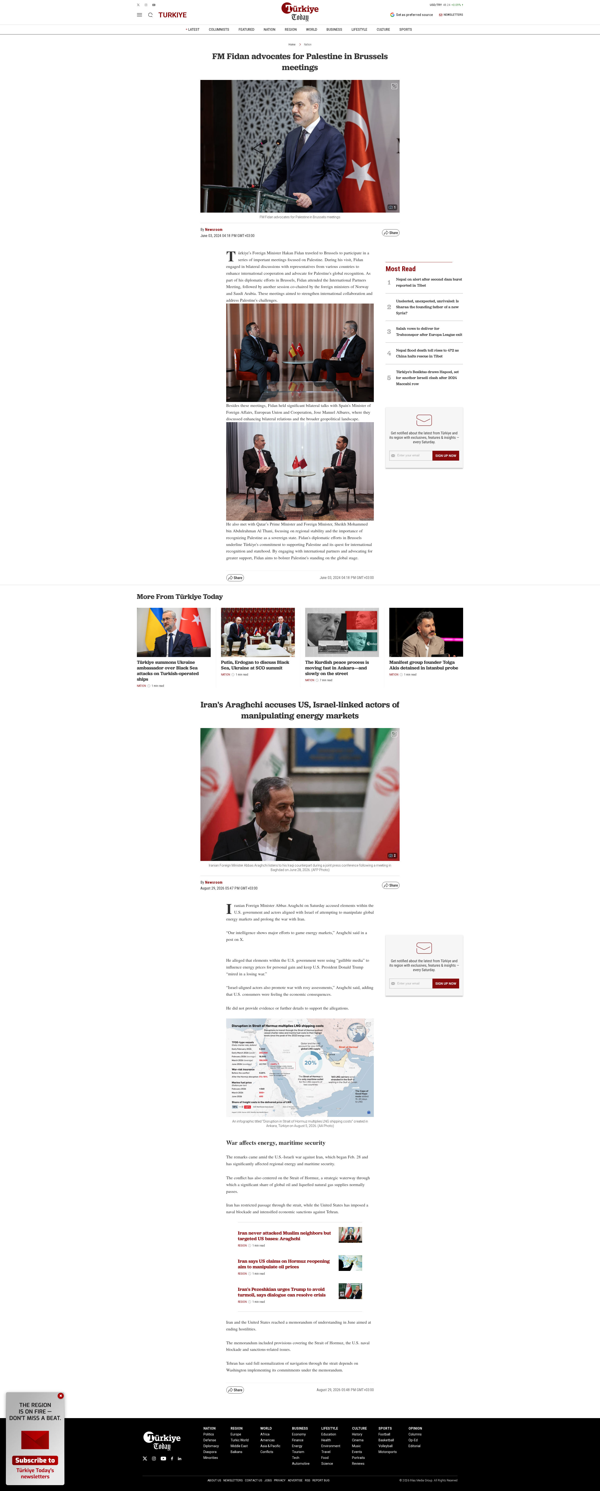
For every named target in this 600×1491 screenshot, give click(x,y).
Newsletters (233, 1480)
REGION (291, 29)
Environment (330, 1446)
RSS (307, 1480)
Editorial (414, 1446)
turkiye (172, 15)
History (357, 1434)
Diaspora (210, 1452)
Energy (297, 1446)
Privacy (279, 1480)
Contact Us (253, 1480)
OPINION (415, 1428)
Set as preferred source (414, 15)
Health (326, 1440)
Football (384, 1434)
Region (242, 1245)
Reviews (358, 1463)
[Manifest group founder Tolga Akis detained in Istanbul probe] (426, 632)
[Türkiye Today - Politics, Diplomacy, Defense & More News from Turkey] (300, 12)
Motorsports (388, 1452)
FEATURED (246, 29)
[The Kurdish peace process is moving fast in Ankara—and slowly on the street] (342, 632)
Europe (236, 1434)
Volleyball (386, 1446)
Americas (267, 1440)
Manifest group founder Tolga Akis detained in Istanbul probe (423, 665)
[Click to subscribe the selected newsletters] (445, 456)
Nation (307, 44)
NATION (269, 29)
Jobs (268, 1480)
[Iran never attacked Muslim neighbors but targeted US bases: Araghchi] (350, 1235)
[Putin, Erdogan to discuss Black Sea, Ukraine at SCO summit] (258, 632)
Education (328, 1434)
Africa (265, 1434)
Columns (415, 1434)
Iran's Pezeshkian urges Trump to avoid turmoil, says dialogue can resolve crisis (282, 1292)
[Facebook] (172, 1459)
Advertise (295, 1480)
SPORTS (405, 29)
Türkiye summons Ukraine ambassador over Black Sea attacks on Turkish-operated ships (168, 670)
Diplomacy (211, 1446)
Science (327, 1463)
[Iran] (350, 1291)
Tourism (298, 1452)
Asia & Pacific (270, 1446)
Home (292, 44)
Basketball (386, 1440)
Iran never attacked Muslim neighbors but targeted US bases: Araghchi (284, 1235)
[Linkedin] (179, 1458)
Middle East (239, 1446)
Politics (208, 1434)
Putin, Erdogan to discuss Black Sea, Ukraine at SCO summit (255, 665)
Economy (299, 1434)
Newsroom (213, 229)
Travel (325, 1452)
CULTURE (383, 29)
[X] (144, 1459)
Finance (298, 1440)
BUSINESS (334, 29)
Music (356, 1446)
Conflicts (266, 1452)
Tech (295, 1458)
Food (325, 1458)
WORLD (311, 29)
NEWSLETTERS (453, 15)
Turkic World (240, 1440)
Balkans (236, 1452)
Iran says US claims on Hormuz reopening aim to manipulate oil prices (284, 1263)
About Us (214, 1480)
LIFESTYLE (359, 29)
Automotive (301, 1463)
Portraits (358, 1458)
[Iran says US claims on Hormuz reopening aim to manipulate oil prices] (350, 1263)
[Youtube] (163, 1459)
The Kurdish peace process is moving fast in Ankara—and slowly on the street (337, 667)
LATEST (193, 29)
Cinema (358, 1440)
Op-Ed (413, 1440)
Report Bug (321, 1480)
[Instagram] (154, 1459)
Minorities (210, 1458)
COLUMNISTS (219, 29)
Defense (209, 1440)
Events (357, 1452)
